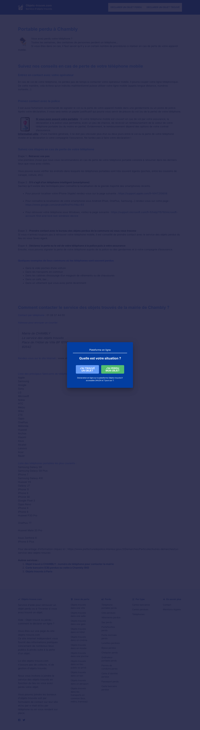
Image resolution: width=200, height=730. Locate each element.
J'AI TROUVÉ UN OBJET (87, 369)
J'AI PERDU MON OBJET (113, 369)
